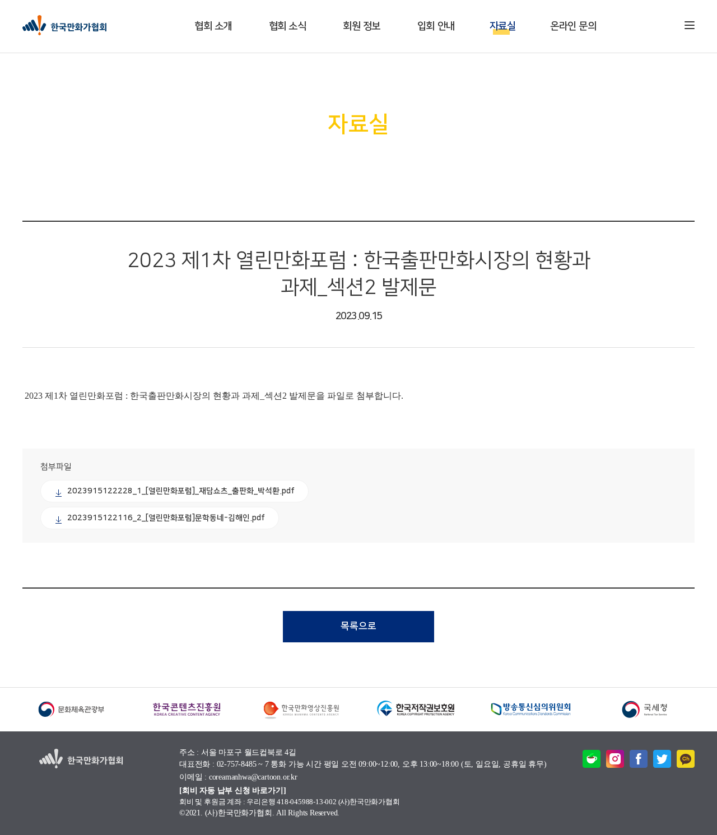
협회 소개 (213, 26)
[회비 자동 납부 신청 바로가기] (232, 790)
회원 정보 (361, 26)
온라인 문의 (573, 26)
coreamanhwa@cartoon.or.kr (253, 777)
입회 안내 (436, 26)
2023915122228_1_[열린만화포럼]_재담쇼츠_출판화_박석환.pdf (181, 491)
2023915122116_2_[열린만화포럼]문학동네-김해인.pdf (166, 518)
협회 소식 (287, 26)
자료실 (503, 26)
